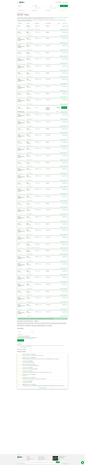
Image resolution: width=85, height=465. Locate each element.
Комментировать (20, 340)
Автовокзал (54, 17)
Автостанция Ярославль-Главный (61, 17)
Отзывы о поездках (41, 459)
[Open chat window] (82, 462)
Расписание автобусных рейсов (21, 349)
